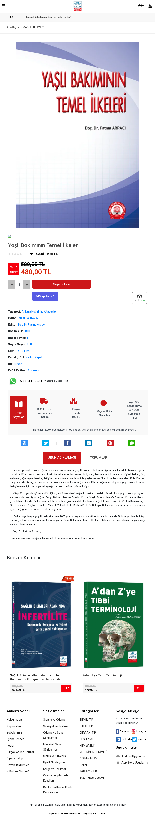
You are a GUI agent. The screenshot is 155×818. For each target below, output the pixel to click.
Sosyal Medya (127, 711)
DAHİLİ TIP (86, 726)
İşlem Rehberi (15, 739)
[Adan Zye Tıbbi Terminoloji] (114, 625)
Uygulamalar (126, 747)
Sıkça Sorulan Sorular (20, 752)
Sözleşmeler (53, 711)
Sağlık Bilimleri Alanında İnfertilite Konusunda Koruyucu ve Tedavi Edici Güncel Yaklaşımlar (36, 677)
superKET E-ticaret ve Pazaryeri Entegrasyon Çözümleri (77, 813)
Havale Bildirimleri (18, 765)
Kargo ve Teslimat (54, 769)
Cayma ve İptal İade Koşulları (55, 778)
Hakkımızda (14, 719)
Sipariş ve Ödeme (54, 719)
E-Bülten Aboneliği (18, 771)
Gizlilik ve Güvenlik (54, 756)
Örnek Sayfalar (18, 415)
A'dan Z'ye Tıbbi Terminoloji (102, 675)
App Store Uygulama (134, 762)
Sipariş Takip (15, 758)
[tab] (62, 458)
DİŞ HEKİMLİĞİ (89, 758)
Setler (83, 765)
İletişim (11, 745)
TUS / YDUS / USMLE (93, 777)
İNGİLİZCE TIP (88, 771)
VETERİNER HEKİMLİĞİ (94, 752)
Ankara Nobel (18, 711)
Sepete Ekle (61, 284)
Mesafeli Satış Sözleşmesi (52, 747)
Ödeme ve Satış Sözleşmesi (53, 735)
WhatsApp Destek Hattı (44, 381)
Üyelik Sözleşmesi (54, 762)
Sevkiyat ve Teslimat (56, 726)
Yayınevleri (14, 726)
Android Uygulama (133, 756)
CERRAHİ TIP (88, 732)
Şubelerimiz (14, 732)
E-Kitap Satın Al (45, 296)
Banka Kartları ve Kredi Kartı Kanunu (57, 789)
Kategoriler (89, 711)
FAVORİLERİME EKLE (47, 254)
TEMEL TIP (86, 719)
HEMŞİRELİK (87, 745)
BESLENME (87, 739)
